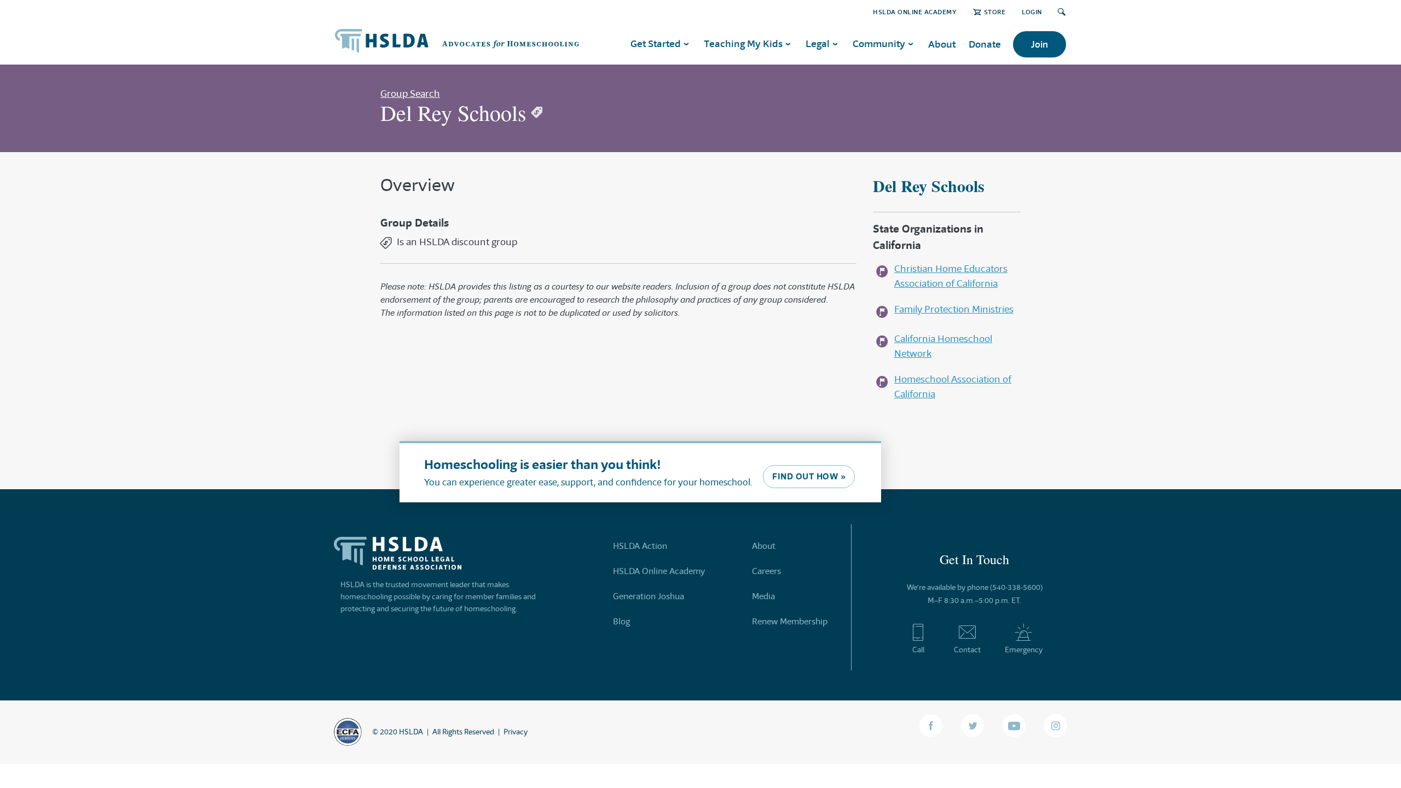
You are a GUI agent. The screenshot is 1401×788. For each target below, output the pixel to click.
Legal (818, 43)
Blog (621, 621)
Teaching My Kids (743, 43)
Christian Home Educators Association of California (951, 276)
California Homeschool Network (943, 346)
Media (763, 596)
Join (1039, 44)
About (942, 44)
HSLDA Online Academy (915, 12)
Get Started (655, 43)
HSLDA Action (640, 546)
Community (879, 43)
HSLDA (411, 732)
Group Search (410, 94)
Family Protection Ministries (954, 309)
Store (994, 12)
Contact (967, 649)
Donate (985, 44)
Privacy (515, 732)
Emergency (1024, 649)
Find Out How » (809, 476)
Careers (766, 571)
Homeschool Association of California (952, 386)
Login (1032, 12)
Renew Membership (789, 621)
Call (918, 649)
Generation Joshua (648, 596)
